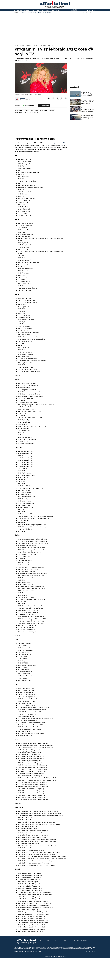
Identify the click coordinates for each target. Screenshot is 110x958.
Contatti (16, 951)
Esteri (38, 10)
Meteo (86, 12)
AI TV (57, 10)
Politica (32, 10)
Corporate (26, 10)
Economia (19, 10)
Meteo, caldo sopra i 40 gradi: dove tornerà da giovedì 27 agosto (87, 101)
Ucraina (40, 12)
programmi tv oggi (32, 110)
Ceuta (44, 12)
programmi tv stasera (47, 110)
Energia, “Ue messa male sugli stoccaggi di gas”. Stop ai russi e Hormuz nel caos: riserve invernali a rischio (87, 94)
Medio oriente (23, 12)
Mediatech (21, 45)
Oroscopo (94, 12)
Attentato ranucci (32, 12)
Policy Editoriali (22, 951)
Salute (47, 10)
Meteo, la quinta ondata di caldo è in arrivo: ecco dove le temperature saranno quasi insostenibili (87, 109)
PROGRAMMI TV (19, 110)
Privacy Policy (47, 956)
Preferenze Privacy (61, 956)
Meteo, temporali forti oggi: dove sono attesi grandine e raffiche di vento (87, 117)
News (43, 10)
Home (16, 45)
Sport (53, 10)
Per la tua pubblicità (37, 951)
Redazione (22, 98)
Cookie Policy (54, 956)
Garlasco (49, 12)
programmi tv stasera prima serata (26, 112)
